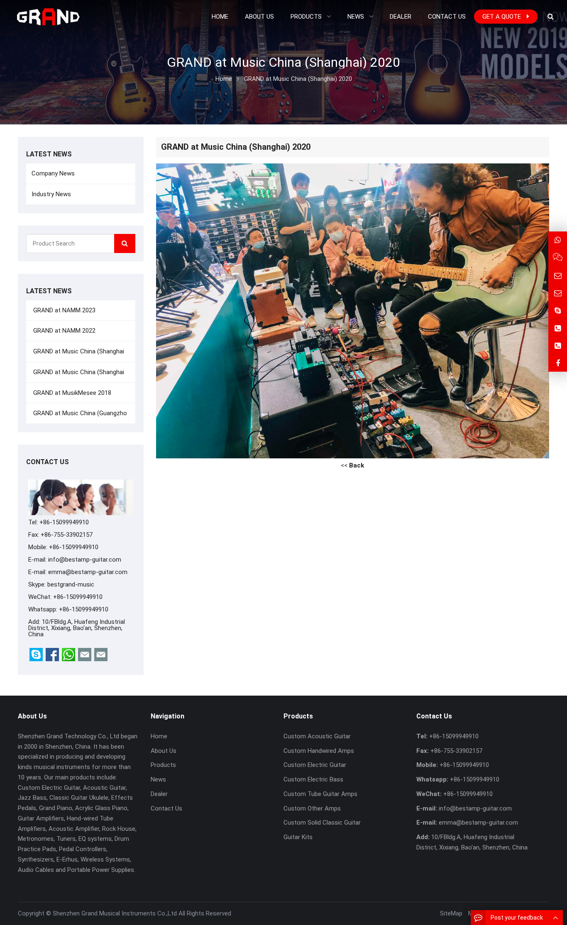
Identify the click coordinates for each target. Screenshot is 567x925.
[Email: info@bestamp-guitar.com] (557, 275)
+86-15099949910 (83, 609)
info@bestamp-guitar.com (84, 559)
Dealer (159, 794)
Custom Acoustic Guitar (317, 736)
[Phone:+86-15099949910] (557, 328)
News (158, 779)
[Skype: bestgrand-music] (557, 310)
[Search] (124, 243)
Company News (53, 173)
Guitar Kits (298, 837)
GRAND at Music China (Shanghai (78, 351)
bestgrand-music (70, 584)
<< (352, 465)
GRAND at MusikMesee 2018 (71, 393)
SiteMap (451, 913)
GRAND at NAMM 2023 (63, 310)
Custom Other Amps (312, 808)
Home (159, 736)
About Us (163, 751)
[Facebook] (557, 363)
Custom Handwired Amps (319, 751)
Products (163, 765)
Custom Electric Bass (313, 779)
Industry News (51, 194)
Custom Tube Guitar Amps (320, 794)
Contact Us (166, 808)
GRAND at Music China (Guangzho (79, 413)
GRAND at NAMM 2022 (63, 330)
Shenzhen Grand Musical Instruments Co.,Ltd (115, 913)
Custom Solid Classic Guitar (322, 822)
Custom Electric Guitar (315, 765)
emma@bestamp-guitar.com (87, 572)
